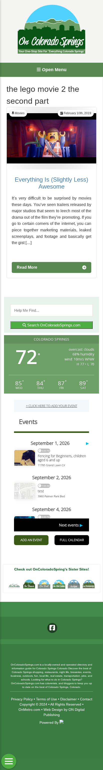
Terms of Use (46, 699)
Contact (86, 699)
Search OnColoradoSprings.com (53, 325)
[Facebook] (52, 628)
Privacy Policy (22, 699)
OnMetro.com (29, 710)
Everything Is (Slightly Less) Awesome (51, 183)
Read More (27, 267)
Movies (19, 113)
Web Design (53, 710)
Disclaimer (68, 699)
